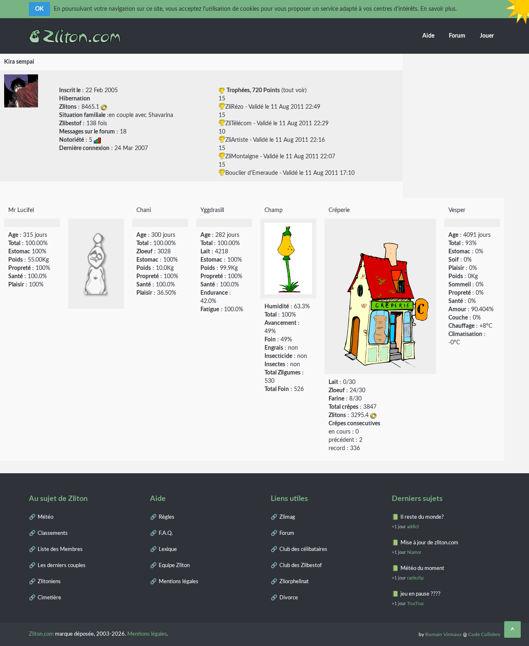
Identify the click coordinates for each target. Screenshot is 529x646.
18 (123, 132)
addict (413, 526)
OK (39, 9)
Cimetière (49, 598)
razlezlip (415, 578)
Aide (428, 36)
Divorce (288, 598)
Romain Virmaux (443, 634)
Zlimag (287, 517)
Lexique (168, 549)
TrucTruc (415, 603)
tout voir (294, 90)
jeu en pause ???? (420, 594)
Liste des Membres (60, 549)
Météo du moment (422, 568)
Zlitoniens (49, 581)
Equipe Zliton (174, 565)
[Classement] (97, 140)
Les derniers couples (62, 565)
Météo (45, 517)
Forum (457, 36)
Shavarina (160, 115)
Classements (53, 533)
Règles (166, 517)
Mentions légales (178, 581)
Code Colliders (484, 634)
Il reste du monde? (422, 517)
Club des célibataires (303, 549)
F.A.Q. (166, 533)
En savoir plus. (438, 9)
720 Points (266, 90)
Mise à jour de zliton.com (429, 543)
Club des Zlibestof (300, 565)
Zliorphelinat (294, 581)
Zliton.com (41, 634)
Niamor (414, 552)
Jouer (487, 36)
